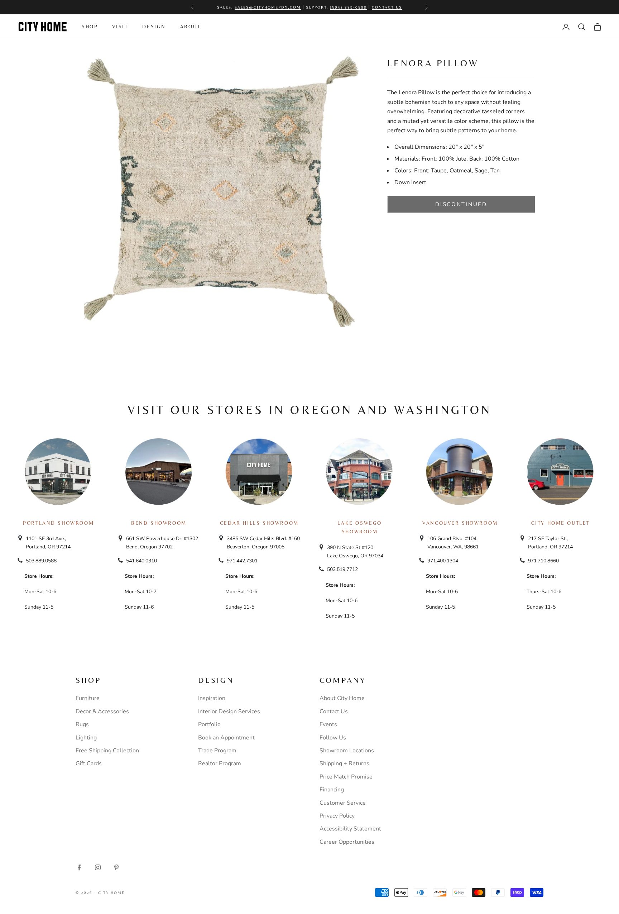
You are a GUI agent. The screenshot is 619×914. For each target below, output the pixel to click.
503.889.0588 (41, 560)
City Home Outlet (560, 523)
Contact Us (387, 7)
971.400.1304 (442, 560)
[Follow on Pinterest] (116, 867)
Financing (332, 790)
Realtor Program (219, 763)
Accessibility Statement (350, 829)
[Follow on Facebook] (79, 867)
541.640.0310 (141, 560)
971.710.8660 (543, 560)
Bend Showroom (159, 523)
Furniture (88, 698)
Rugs (82, 724)
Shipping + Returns (344, 763)
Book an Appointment (226, 738)
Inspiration (211, 698)
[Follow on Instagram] (97, 867)
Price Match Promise (346, 777)
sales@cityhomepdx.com (268, 7)
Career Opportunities (347, 842)
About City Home (342, 698)
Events (328, 724)
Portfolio (209, 724)
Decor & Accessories (102, 711)
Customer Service (343, 803)
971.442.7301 (242, 560)
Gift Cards (89, 763)
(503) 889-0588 (348, 7)
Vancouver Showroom (460, 523)
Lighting (86, 738)
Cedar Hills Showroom (259, 523)
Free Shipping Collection (107, 750)
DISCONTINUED (461, 204)
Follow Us (333, 738)
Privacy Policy (337, 816)
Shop (90, 26)
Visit (120, 26)
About (190, 26)
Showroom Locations (347, 750)
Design (154, 26)
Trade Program (217, 750)
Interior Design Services (229, 711)
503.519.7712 (342, 569)
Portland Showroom (58, 523)
